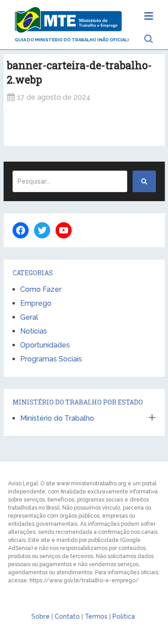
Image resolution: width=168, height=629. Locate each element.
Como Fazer (40, 289)
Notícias (33, 331)
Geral (29, 317)
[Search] (144, 181)
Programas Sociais (51, 359)
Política (123, 616)
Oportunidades (45, 345)
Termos (96, 616)
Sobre (40, 616)
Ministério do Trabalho (57, 418)
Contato (67, 616)
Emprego (36, 303)
